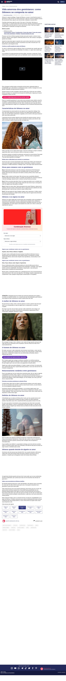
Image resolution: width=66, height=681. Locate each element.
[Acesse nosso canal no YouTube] (15, 668)
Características (7, 32)
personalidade (33, 527)
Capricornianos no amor (39, 512)
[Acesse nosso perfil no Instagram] (12, 668)
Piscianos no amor (14, 516)
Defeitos (18, 33)
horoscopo (13, 527)
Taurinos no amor (14, 507)
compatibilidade (22, 525)
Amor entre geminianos (9, 33)
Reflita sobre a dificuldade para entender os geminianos (15, 159)
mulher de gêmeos (21, 527)
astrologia (15, 525)
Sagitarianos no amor (30, 512)
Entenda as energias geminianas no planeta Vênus (14, 381)
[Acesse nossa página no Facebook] (33, 668)
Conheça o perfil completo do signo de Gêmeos (13, 46)
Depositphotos (11, 672)
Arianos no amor (6, 507)
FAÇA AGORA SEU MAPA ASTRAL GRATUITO (14, 357)
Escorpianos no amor (22, 512)
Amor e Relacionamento (11, 6)
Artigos (3, 6)
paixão (27, 527)
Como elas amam (27, 32)
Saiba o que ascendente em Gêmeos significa (13, 481)
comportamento (30, 525)
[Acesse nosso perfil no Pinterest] (36, 668)
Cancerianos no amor (30, 507)
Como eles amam (36, 32)
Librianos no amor (14, 512)
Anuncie (63, 672)
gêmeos (36, 525)
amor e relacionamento (7, 525)
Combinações (19, 32)
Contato (59, 672)
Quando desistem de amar (27, 33)
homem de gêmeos (6, 527)
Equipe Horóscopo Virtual (8, 15)
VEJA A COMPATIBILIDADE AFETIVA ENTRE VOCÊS (16, 97)
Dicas (13, 32)
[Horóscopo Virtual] (18, 2)
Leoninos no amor (38, 507)
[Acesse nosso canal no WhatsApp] (19, 668)
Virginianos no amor (5, 512)
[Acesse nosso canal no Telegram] (22, 668)
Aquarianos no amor (5, 516)
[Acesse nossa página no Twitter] (29, 668)
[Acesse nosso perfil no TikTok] (26, 668)
